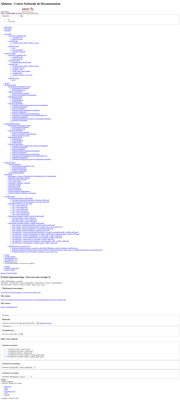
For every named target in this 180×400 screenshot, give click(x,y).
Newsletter (7, 30)
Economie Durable (17, 100)
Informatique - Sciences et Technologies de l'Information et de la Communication (32, 176)
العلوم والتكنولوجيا (14, 60)
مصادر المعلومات (17, 69)
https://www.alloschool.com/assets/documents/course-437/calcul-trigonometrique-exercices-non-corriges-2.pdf (33, 299)
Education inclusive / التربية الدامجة (19, 246)
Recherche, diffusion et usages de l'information (26, 113)
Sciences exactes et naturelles (20, 93)
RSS (5, 395)
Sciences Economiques (15, 189)
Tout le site (11, 21)
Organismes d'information (19, 107)
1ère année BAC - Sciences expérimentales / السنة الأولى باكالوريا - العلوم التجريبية (37, 235)
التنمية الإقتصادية (17, 37)
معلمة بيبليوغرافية (10, 53)
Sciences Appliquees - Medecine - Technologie (22, 193)
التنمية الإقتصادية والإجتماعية (17, 35)
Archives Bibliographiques (16, 173)
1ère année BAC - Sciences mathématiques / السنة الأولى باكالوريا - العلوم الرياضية (37, 237)
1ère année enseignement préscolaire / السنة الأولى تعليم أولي (30, 200)
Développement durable (15, 97)
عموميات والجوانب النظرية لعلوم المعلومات (25, 43)
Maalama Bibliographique (12, 124)
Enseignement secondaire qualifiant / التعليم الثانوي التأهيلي (26, 223)
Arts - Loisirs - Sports (14, 181)
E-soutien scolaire (9, 196)
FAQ (6, 393)
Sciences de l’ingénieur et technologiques (24, 95)
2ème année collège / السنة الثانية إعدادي (24, 219)
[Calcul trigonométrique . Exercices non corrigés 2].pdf (24, 292)
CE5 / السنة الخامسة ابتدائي (20, 212)
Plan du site (7, 29)
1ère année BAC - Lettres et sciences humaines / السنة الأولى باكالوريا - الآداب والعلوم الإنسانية (40, 241)
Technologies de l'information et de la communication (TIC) (29, 115)
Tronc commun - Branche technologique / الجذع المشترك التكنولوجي (33, 228)
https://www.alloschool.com (9, 307)
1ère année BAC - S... (11, 260)
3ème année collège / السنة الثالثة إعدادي (24, 221)
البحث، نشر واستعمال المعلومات (22, 75)
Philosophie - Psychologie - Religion (19, 178)
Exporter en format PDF (11, 268)
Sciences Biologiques (14, 188)
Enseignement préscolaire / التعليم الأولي (20, 198)
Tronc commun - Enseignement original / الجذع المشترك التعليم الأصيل (33, 225)
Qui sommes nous (9, 391)
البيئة (13, 48)
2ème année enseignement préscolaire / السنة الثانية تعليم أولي (30, 202)
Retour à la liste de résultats (9, 273)
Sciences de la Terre (14, 186)
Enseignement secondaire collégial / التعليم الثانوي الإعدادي (26, 216)
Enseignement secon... (11, 258)
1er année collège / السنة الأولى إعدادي (24, 218)
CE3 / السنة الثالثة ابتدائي (20, 209)
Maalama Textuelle (10, 85)
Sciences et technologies (15, 91)
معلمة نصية (8, 34)
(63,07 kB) (4, 292)
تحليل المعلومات (17, 73)
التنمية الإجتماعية (17, 39)
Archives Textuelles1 (14, 164)
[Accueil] (11, 13)
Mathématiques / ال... (10, 261)
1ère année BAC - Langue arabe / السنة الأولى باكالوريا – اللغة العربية (33, 239)
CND (6, 390)
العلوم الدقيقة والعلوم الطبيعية (21, 62)
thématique (5, 367)
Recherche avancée (45, 323)
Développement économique (20, 88)
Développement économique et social (19, 86)
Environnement (16, 98)
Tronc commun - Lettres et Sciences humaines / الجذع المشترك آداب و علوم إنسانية (37, 227)
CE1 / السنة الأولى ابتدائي (20, 205)
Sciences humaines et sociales (21, 135)
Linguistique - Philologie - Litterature (19, 183)
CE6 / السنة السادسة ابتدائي (20, 214)
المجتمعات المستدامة (18, 51)
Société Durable (16, 102)
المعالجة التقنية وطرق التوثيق (21, 71)
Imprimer (7, 266)
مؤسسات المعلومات (18, 67)
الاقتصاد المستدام (17, 50)
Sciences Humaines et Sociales (17, 179)
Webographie (8, 174)
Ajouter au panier (9, 270)
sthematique (5, 376)
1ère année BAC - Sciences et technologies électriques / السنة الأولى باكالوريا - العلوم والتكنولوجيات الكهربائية (45, 232)
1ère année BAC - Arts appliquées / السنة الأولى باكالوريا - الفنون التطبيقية (34, 243)
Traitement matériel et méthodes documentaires (26, 110)
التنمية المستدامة (13, 46)
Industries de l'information (19, 120)
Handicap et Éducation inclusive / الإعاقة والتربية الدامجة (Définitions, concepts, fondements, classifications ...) (45, 248)
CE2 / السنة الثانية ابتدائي (19, 207)
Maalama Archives (10, 162)
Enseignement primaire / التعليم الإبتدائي (20, 203)
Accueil (6, 83)
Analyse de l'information (19, 112)
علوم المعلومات (13, 41)
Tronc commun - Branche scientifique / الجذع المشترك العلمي (30, 230)
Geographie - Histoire (14, 184)
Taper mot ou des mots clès (10, 323)
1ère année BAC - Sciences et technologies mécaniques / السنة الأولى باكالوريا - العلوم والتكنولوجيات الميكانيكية (46, 234)
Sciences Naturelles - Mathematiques (19, 191)
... (12, 44)
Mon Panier (7, 27)
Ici (9, 19)
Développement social (18, 90)
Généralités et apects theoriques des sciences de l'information (30, 105)
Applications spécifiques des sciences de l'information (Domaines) (31, 119)
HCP (5, 388)
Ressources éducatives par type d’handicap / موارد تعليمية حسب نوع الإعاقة (35, 251)
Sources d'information (18, 108)
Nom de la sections (8, 334)
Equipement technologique (20, 117)
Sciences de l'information (15, 103)
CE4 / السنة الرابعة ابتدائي (20, 210)
